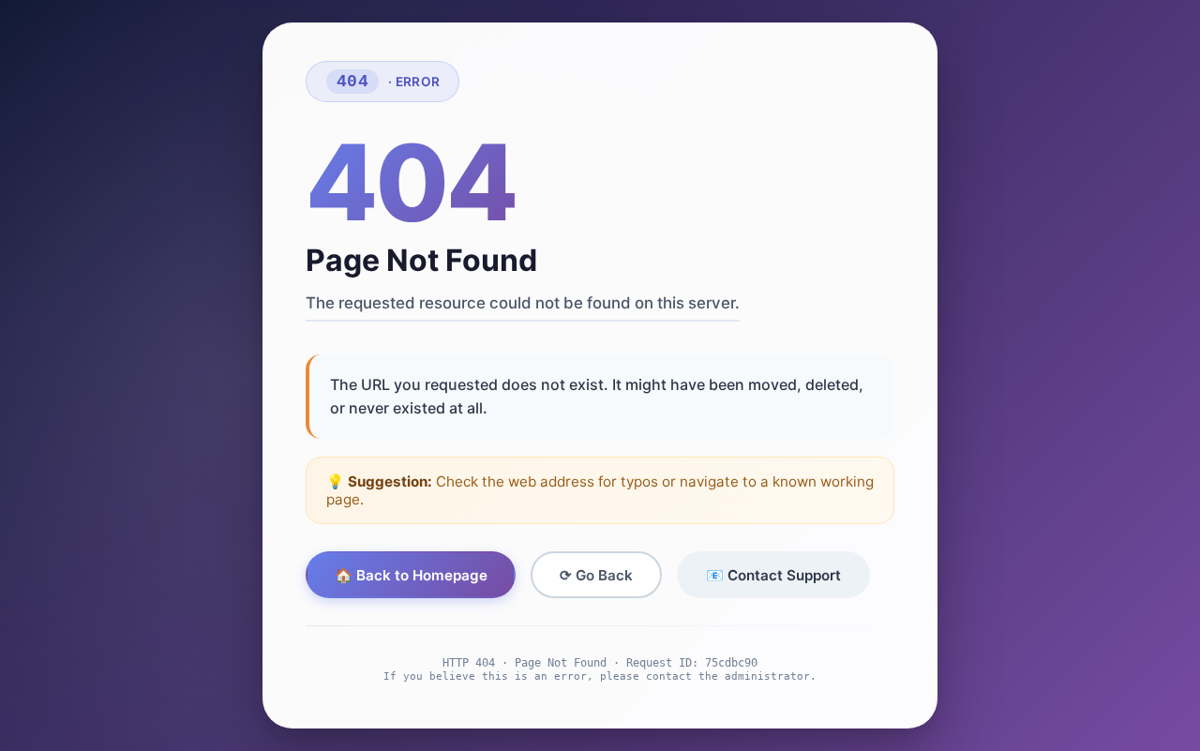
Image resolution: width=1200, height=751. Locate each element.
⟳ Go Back (596, 575)
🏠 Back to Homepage (411, 575)
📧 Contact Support (773, 575)
